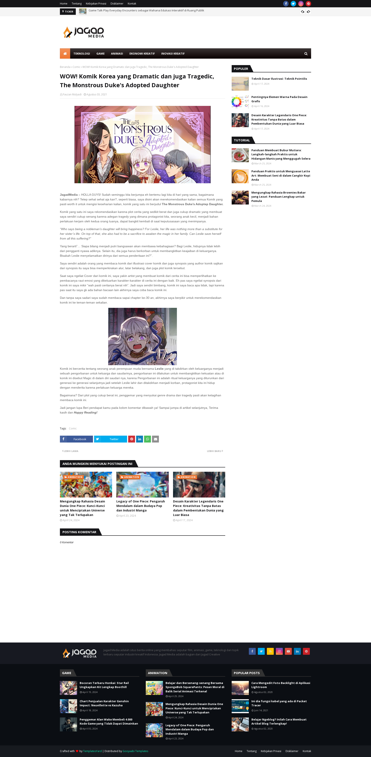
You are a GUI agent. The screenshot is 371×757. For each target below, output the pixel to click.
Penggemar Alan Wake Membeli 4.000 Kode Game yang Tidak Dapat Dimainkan (109, 721)
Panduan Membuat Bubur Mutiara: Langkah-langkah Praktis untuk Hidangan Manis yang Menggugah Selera (280, 154)
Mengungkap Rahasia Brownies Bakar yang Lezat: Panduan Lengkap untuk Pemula (278, 197)
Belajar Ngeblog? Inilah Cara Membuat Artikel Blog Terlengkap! (279, 721)
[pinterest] (308, 3)
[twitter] (293, 3)
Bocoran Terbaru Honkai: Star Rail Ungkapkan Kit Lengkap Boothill (104, 685)
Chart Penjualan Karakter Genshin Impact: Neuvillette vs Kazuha (104, 703)
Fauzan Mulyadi (72, 94)
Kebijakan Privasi (96, 3)
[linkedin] (297, 651)
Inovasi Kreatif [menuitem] (173, 53)
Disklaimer (117, 3)
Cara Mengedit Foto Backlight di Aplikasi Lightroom (280, 685)
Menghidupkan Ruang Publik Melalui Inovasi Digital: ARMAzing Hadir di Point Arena (142, 12)
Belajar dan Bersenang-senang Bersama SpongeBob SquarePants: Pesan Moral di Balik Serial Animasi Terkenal (195, 687)
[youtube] (288, 651)
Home (63, 3)
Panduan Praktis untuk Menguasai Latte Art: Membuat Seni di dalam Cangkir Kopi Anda (280, 175)
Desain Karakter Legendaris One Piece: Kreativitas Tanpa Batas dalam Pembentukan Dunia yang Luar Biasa (198, 508)
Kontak (132, 3)
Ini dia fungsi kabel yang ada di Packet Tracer (279, 703)
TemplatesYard (92, 751)
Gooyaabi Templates (135, 751)
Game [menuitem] (100, 53)
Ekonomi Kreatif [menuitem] (142, 53)
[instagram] (301, 3)
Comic (76, 67)
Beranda (65, 67)
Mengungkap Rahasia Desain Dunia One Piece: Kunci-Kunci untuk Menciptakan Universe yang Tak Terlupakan (82, 508)
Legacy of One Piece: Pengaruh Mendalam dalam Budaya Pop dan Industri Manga (140, 505)
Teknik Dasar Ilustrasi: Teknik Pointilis (279, 79)
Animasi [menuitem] (117, 53)
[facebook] (286, 3)
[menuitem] (65, 53)
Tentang (77, 3)
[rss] (270, 651)
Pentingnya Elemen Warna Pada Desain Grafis (279, 99)
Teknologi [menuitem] (81, 53)
